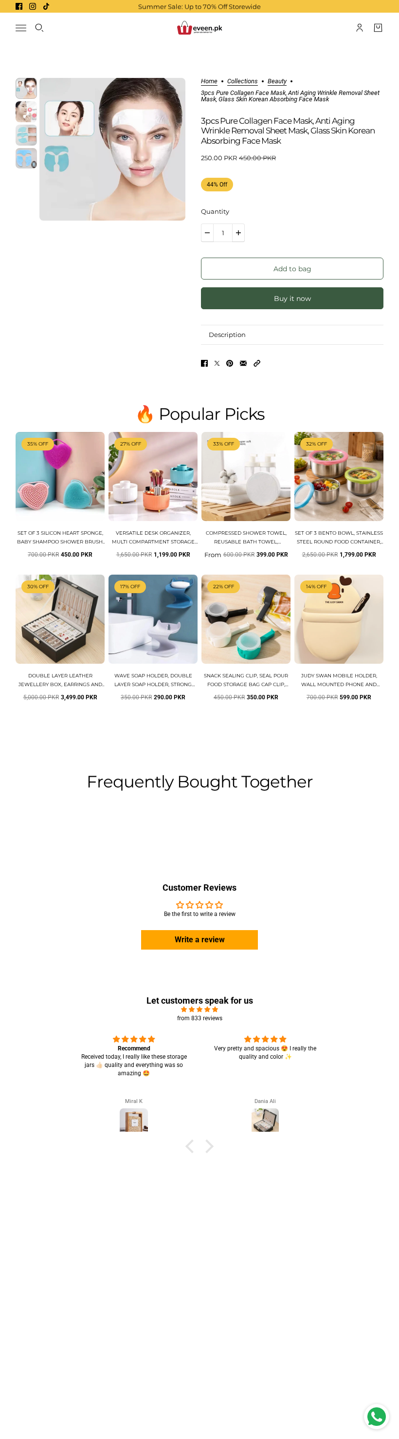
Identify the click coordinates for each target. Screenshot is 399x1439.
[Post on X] (217, 363)
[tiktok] (46, 6)
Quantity (215, 211)
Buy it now (292, 298)
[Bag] (378, 27)
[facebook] (19, 6)
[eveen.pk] (199, 27)
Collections (242, 81)
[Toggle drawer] (21, 28)
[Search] (39, 27)
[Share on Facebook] (204, 363)
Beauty (277, 81)
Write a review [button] (200, 939)
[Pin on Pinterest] (229, 363)
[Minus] (207, 233)
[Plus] (238, 233)
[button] (257, 363)
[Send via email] (243, 363)
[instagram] (32, 6)
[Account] (359, 27)
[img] (199, 1009)
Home (209, 81)
